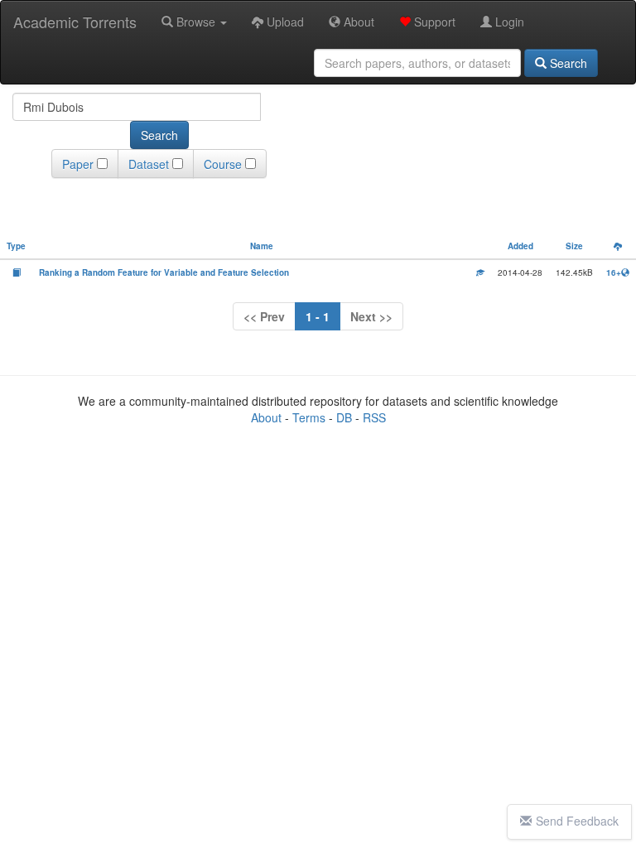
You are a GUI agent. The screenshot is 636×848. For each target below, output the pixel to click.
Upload (283, 21)
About (357, 21)
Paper (78, 164)
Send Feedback (577, 820)
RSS (374, 417)
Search (567, 63)
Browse (196, 21)
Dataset (148, 164)
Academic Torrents (75, 21)
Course (223, 164)
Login (508, 21)
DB (344, 417)
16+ (613, 272)
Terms (308, 417)
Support (433, 21)
